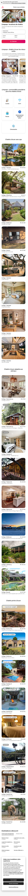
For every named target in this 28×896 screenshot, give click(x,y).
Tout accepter (13, 880)
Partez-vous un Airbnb (19, 7)
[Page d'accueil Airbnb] (3, 7)
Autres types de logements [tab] (8, 833)
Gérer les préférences (13, 887)
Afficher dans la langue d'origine (18, 3)
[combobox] (13, 32)
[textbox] (7, 37)
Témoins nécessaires (13, 883)
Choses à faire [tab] (19, 833)
